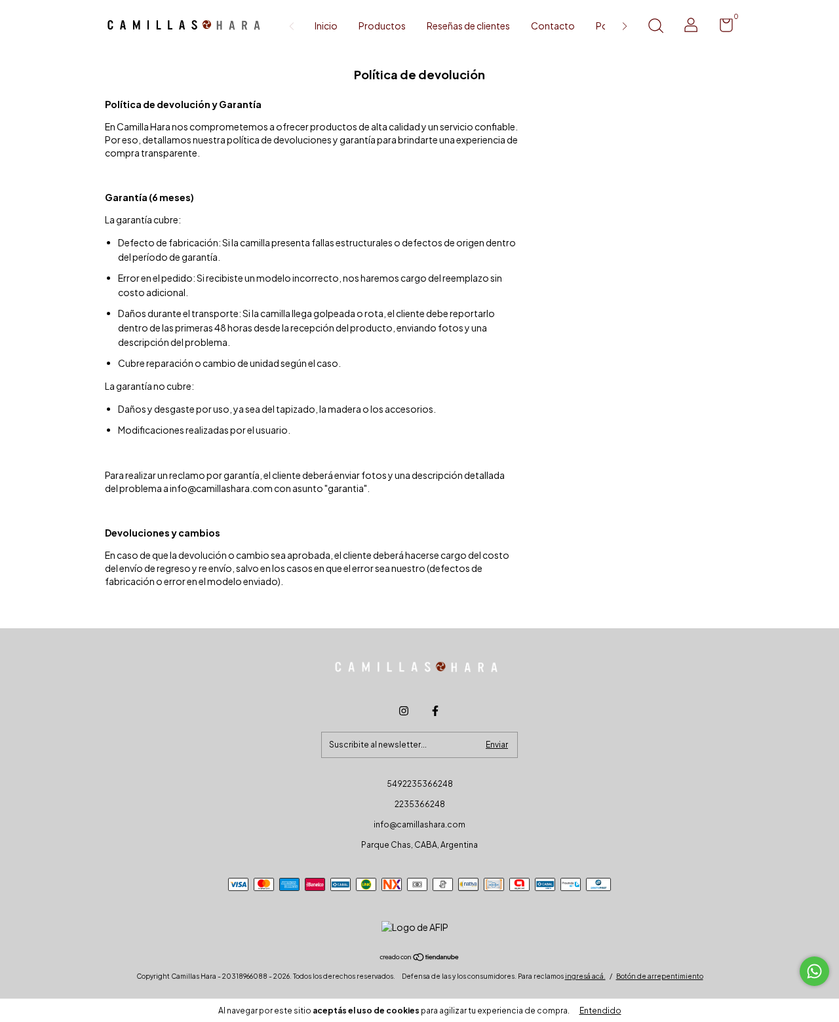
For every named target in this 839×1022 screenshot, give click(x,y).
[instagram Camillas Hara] (404, 711)
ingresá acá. (585, 976)
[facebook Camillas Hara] (435, 711)
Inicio (326, 25)
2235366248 (420, 804)
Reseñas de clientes (468, 25)
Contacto (553, 25)
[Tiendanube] (420, 958)
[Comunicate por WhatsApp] (814, 971)
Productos (382, 25)
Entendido (600, 1010)
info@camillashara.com (419, 824)
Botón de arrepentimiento (659, 976)
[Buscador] (655, 27)
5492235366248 (420, 784)
